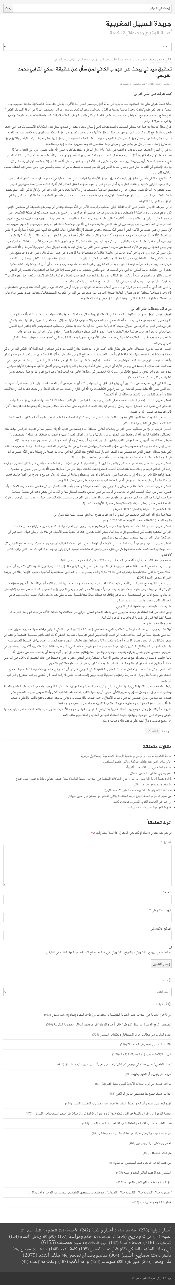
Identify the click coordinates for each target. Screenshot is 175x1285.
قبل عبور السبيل (98, 1249)
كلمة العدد (63, 1249)
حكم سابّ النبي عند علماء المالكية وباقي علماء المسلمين (137, 762)
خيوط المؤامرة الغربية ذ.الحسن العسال (148, 807)
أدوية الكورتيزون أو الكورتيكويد (152, 1074)
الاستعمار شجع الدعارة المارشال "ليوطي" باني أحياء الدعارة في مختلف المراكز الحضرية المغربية (113, 1025)
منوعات (103, 1262)
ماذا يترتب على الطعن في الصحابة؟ (149, 1044)
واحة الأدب (73, 1262)
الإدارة (150, 84)
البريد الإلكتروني (160, 910)
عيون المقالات (95, 1243)
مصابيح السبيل (129, 1255)
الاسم (167, 892)
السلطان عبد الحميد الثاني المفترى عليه (148, 1173)
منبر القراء (128, 1262)
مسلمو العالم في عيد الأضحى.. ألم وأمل (148, 767)
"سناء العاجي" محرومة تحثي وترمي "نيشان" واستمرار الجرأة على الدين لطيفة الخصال (118, 1064)
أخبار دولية (155, 1230)
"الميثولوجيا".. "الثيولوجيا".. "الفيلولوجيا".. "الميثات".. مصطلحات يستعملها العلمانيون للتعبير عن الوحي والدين (104, 1193)
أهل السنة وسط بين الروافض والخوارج (148, 1182)
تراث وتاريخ (134, 1236)
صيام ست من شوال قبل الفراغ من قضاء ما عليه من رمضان (135, 1133)
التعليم (50, 1231)
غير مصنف (154, 59)
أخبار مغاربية (126, 1231)
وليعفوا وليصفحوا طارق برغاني (152, 784)
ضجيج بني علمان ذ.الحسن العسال (151, 773)
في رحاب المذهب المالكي (146, 1249)
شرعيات (157, 1243)
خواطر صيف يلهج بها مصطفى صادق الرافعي (144, 1094)
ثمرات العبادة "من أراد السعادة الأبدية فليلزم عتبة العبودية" (136, 1084)
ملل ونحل (157, 1262)
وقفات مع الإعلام (39, 1262)
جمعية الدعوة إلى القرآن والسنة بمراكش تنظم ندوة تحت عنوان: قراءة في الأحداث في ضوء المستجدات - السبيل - (102, 1114)
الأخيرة (68, 1230)
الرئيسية (167, 59)
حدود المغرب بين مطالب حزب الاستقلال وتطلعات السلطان (136, 1035)
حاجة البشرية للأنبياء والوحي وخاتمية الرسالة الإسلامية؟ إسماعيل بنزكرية (126, 756)
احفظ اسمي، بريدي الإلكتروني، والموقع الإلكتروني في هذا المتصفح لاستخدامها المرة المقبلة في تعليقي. (108, 952)
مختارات (161, 1256)
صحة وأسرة (125, 1243)
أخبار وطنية (96, 1230)
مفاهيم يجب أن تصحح (84, 1255)
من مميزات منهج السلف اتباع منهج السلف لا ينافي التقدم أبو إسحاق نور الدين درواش (119, 796)
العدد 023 (152, 731)
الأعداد (167, 980)
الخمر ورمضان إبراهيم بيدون (154, 1143)
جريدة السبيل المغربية (139, 23)
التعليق (166, 842)
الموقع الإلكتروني (161, 929)
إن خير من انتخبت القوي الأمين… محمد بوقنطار (142, 802)
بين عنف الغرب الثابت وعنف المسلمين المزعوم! (143, 1163)
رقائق (49, 1237)
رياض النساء (25, 1236)
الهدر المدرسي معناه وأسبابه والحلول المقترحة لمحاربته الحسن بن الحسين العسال (122, 1103)
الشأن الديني (31, 1231)
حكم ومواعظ (75, 1236)
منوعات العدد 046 (161, 1153)
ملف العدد (41, 1255)
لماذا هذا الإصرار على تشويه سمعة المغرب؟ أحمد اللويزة (138, 790)
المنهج (162, 1236)
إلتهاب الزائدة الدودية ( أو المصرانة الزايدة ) (145, 1054)
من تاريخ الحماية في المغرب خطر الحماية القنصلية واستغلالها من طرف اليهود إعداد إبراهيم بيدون (111, 1015)
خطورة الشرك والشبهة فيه (156, 1202)
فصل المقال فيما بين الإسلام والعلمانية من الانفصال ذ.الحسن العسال (131, 1123)
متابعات (40, 1249)
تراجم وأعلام (104, 1237)
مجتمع (22, 1249)
